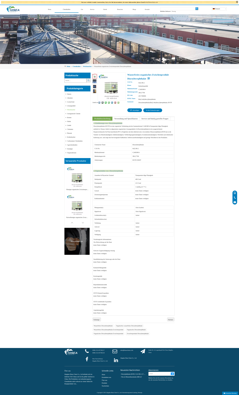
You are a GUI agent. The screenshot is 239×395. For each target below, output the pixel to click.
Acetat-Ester (70, 102)
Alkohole (70, 98)
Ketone (69, 117)
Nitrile (69, 121)
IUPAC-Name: (131, 98)
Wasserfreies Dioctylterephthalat (103, 326)
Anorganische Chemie (73, 113)
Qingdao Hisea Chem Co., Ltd (128, 358)
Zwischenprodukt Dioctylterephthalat (138, 333)
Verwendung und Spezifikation (126, 119)
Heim (103, 374)
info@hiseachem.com (151, 2)
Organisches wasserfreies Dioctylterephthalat (129, 326)
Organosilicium (71, 153)
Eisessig (174, 11)
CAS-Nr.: (130, 82)
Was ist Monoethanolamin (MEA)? (131, 377)
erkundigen (135, 110)
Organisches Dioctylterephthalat (136, 329)
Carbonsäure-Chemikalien (75, 141)
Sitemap (140, 392)
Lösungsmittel (71, 106)
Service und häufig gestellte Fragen (154, 119)
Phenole (69, 133)
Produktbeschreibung (102, 119)
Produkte (104, 383)
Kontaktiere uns (106, 377)
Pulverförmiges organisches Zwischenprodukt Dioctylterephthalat (77, 217)
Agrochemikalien (72, 145)
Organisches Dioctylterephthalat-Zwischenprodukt (108, 333)
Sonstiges (70, 149)
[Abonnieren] (172, 373)
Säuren (69, 94)
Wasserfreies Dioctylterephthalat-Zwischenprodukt (108, 329)
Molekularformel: (132, 88)
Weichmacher (71, 110)
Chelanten (70, 129)
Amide (69, 125)
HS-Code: (130, 95)
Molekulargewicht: (132, 92)
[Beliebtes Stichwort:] (196, 8)
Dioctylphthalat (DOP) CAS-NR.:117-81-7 (133, 374)
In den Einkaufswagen (152, 110)
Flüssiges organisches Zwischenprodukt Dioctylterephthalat (77, 189)
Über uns (104, 380)
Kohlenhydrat (71, 137)
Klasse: (129, 85)
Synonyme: (130, 101)
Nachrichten (105, 386)
